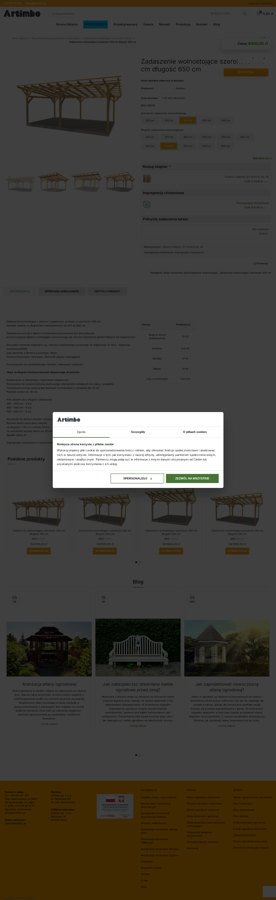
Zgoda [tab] (81, 431)
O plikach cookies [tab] (195, 431)
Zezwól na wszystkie (192, 478)
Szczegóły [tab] (138, 431)
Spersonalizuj (135, 478)
